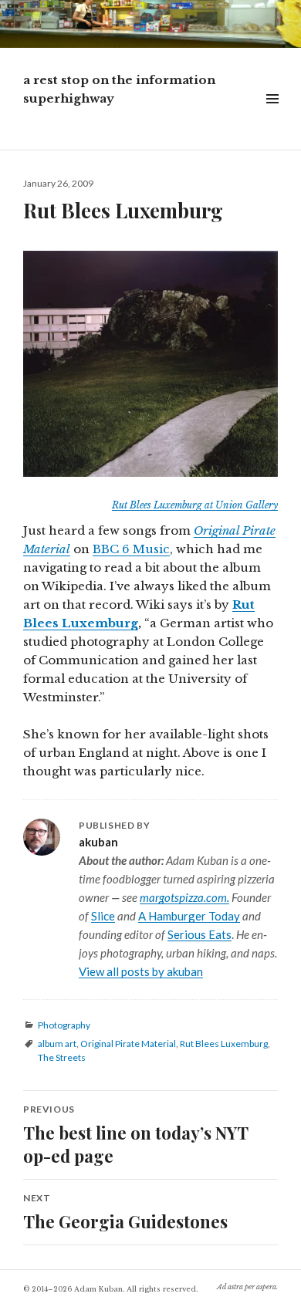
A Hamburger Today (189, 916)
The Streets (62, 1057)
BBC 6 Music (131, 549)
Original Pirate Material (128, 1043)
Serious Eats (199, 934)
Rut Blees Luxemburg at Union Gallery (195, 505)
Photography (64, 1025)
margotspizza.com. (184, 897)
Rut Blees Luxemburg (224, 1043)
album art (57, 1043)
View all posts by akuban (141, 971)
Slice (103, 916)
